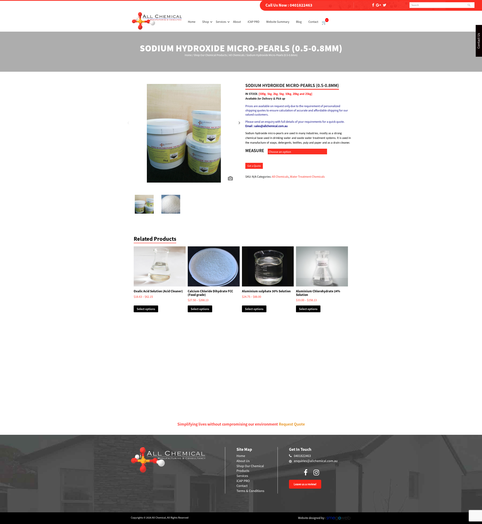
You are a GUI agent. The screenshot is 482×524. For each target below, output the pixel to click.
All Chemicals (236, 55)
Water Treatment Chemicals (307, 176)
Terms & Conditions (250, 491)
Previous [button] (128, 124)
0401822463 (301, 5)
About (237, 22)
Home (191, 22)
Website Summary (277, 22)
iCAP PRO (253, 22)
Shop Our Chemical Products (210, 55)
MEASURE (254, 150)
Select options (146, 309)
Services (221, 22)
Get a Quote (254, 166)
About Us (243, 461)
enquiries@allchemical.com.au (316, 461)
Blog (299, 22)
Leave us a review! (305, 484)
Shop (205, 22)
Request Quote (292, 424)
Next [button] (239, 124)
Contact (313, 22)
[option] (184, 127)
